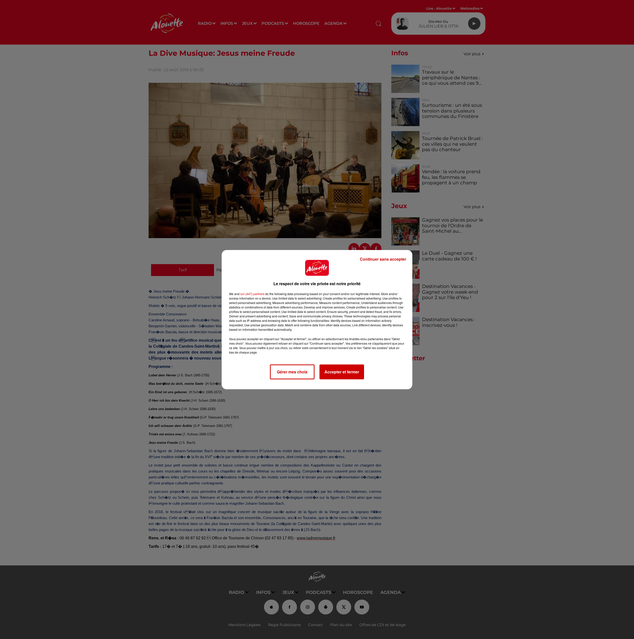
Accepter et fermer (341, 372)
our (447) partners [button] (252, 294)
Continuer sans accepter (383, 259)
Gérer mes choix (292, 372)
